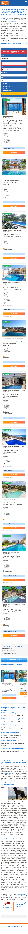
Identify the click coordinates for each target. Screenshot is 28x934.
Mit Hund (5, 88)
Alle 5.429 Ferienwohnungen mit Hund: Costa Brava (12, 660)
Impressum (9, 926)
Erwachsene (4, 72)
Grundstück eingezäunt (8, 90)
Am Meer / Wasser (6, 86)
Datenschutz (17, 926)
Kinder (2, 77)
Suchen (13, 93)
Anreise (2, 61)
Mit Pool (5, 83)
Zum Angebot (14, 152)
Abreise (2, 66)
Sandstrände (7, 773)
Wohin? (2, 55)
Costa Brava (6, 18)
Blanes (13, 21)
